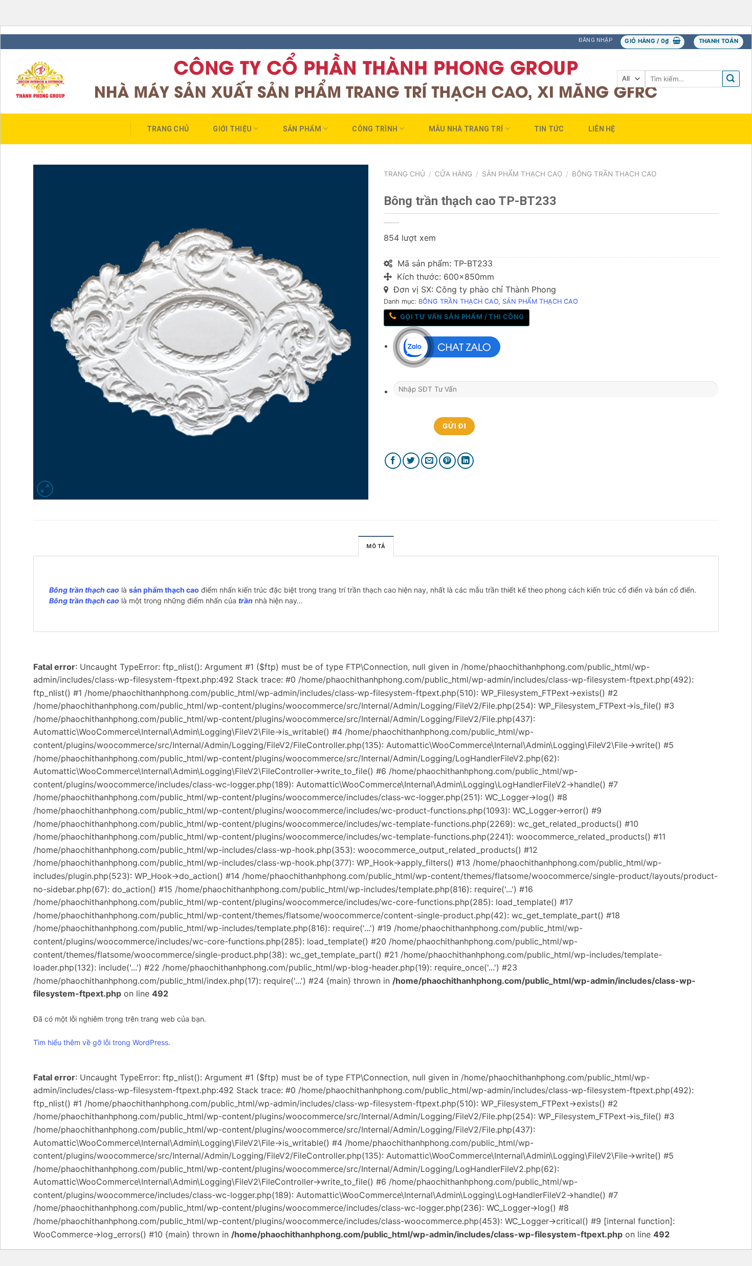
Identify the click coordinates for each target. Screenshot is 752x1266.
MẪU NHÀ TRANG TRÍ (466, 129)
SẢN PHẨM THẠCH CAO (522, 174)
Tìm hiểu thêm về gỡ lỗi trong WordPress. (101, 1042)
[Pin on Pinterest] (447, 461)
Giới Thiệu (232, 129)
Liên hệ (601, 129)
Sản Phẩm (302, 129)
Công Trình (374, 129)
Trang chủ (168, 129)
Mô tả (375, 546)
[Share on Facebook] (393, 461)
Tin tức (549, 129)
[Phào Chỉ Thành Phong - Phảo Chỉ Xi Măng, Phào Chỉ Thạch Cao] (58, 81)
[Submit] (731, 79)
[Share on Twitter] (411, 461)
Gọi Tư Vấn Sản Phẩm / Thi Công (461, 316)
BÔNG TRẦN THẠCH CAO (614, 174)
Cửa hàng (453, 174)
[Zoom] (45, 489)
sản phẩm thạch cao (164, 589)
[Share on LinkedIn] (465, 461)
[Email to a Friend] (429, 461)
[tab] (375, 546)
